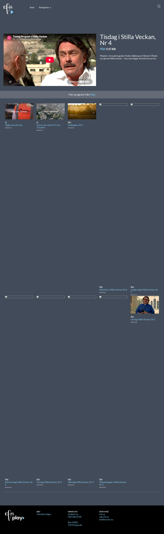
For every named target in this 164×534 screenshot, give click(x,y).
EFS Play (14, 9)
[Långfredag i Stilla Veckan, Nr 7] (145, 193)
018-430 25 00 (74, 516)
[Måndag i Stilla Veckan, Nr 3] (82, 386)
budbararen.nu (106, 519)
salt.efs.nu (104, 516)
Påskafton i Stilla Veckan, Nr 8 (113, 289)
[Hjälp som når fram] (19, 111)
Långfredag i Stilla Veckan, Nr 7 (144, 290)
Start (32, 7)
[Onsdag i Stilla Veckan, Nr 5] (50, 386)
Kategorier (44, 7)
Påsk (102, 49)
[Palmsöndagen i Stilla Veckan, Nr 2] (113, 386)
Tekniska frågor (43, 514)
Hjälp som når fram (13, 125)
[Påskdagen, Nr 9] (82, 111)
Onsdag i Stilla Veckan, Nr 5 (49, 482)
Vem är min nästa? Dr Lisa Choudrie (48, 126)
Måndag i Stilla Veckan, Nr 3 (81, 482)
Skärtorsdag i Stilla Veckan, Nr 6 (19, 483)
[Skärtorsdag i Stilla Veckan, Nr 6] (19, 386)
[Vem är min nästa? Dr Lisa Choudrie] (50, 111)
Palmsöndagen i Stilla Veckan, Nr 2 (113, 483)
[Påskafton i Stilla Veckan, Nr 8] (113, 193)
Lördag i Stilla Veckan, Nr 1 (143, 319)
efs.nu (102, 514)
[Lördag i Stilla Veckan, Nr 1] (145, 304)
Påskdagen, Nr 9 (75, 125)
